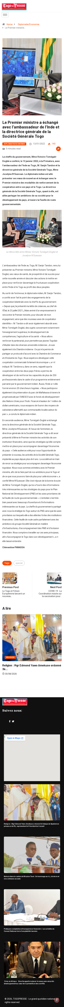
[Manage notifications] (56, 1000)
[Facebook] (9, 721)
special (19, 563)
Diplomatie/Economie (28, 24)
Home (10, 24)
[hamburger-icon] (5, 14)
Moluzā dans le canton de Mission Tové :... (29, 657)
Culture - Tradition (17, 650)
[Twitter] (13, 721)
